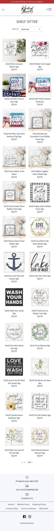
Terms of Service (28, 508)
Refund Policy (23, 504)
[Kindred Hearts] (27, 9)
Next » (30, 462)
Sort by (15, 29)
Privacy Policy (12, 508)
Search (11, 504)
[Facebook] (24, 516)
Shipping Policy (39, 504)
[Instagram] (29, 516)
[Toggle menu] (3, 9)
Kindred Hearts (29, 523)
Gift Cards (43, 508)
